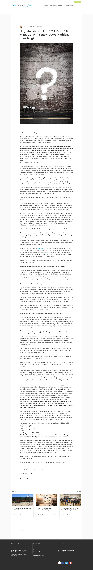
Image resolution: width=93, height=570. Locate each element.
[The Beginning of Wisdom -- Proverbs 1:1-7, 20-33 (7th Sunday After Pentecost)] (70, 500)
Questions (42, 470)
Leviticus (35, 470)
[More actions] (72, 27)
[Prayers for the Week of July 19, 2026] (22, 500)
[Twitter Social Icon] (66, 563)
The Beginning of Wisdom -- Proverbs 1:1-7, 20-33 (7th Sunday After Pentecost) (69, 509)
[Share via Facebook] (20, 478)
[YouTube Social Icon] (70, 563)
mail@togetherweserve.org (38, 555)
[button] (54, 13)
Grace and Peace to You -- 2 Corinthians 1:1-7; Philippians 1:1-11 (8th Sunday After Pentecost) (46, 509)
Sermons (22, 473)
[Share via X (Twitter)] (24, 478)
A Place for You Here (25, 470)
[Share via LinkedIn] (27, 478)
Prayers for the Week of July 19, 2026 (22, 509)
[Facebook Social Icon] (62, 563)
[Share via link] (31, 478)
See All (79, 491)
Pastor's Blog (28, 473)
